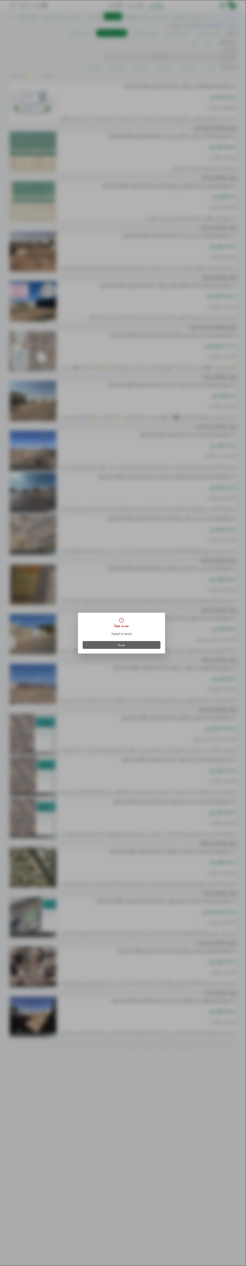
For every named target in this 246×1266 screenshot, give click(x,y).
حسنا (121, 645)
